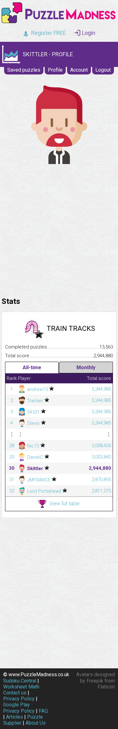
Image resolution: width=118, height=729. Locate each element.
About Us (35, 723)
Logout (103, 70)
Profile (55, 70)
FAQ (43, 711)
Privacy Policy (19, 699)
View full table (64, 504)
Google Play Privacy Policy (19, 708)
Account (79, 70)
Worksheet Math (21, 687)
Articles (14, 717)
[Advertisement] (59, 229)
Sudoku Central (19, 681)
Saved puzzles (23, 70)
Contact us (14, 693)
